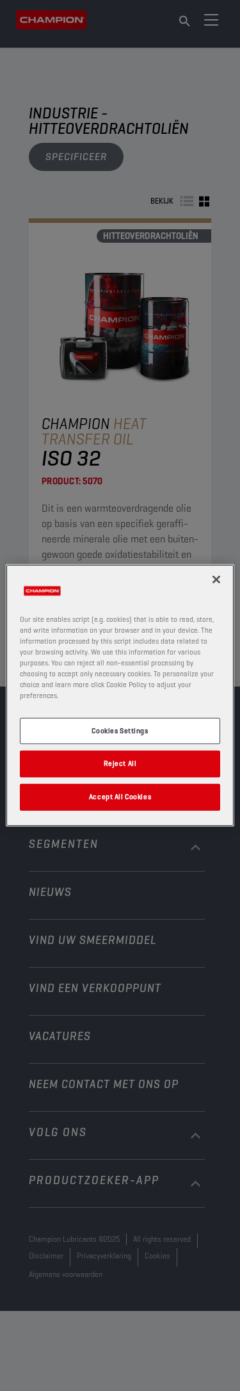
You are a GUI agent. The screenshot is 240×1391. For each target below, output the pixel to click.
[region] (120, 695)
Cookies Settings (120, 730)
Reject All (120, 763)
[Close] (216, 579)
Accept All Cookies (120, 796)
